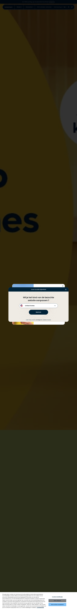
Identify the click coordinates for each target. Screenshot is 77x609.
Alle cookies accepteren (57, 604)
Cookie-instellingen (57, 597)
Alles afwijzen (57, 600)
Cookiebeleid (40, 607)
